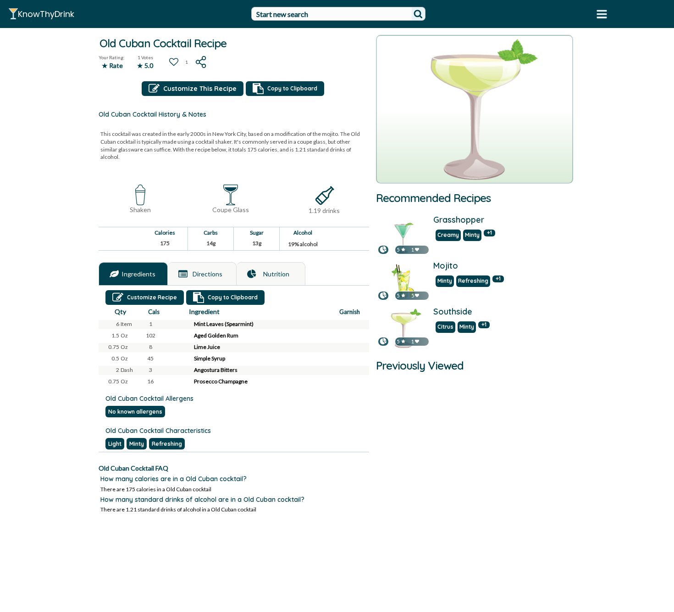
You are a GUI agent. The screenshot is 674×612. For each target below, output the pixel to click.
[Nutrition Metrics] (383, 249)
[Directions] (183, 274)
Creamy (448, 234)
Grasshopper (458, 220)
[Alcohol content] (324, 195)
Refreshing (167, 443)
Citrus (445, 326)
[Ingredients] (114, 274)
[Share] (201, 62)
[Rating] (403, 249)
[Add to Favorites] (173, 62)
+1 (489, 233)
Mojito (445, 266)
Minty (136, 443)
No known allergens (135, 411)
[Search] (418, 13)
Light (115, 443)
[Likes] (417, 249)
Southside (452, 312)
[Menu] (602, 14)
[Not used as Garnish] (357, 324)
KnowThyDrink (46, 14)
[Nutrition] (251, 274)
